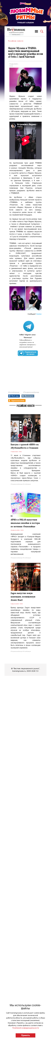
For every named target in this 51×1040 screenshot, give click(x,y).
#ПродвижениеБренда (31, 392)
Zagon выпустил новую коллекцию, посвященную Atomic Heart (23, 596)
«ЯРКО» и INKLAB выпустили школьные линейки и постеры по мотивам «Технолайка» (25, 523)
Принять (25, 1035)
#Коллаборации (13, 392)
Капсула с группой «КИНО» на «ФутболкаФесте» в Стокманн (25, 446)
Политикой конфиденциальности (25, 1028)
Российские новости (15, 41)
